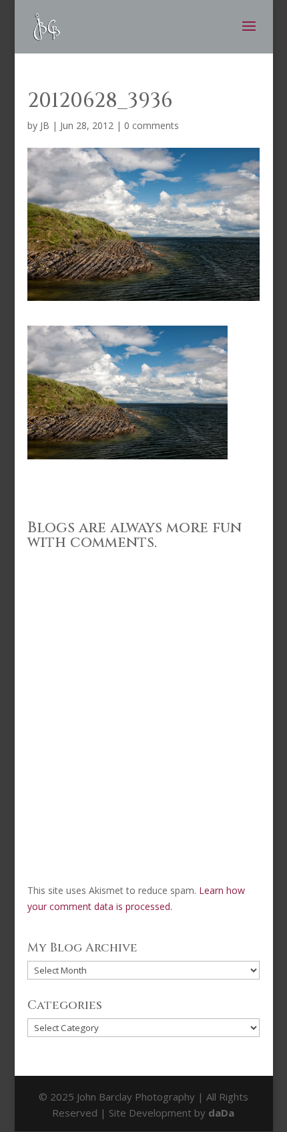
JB (44, 125)
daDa (221, 1112)
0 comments (151, 125)
